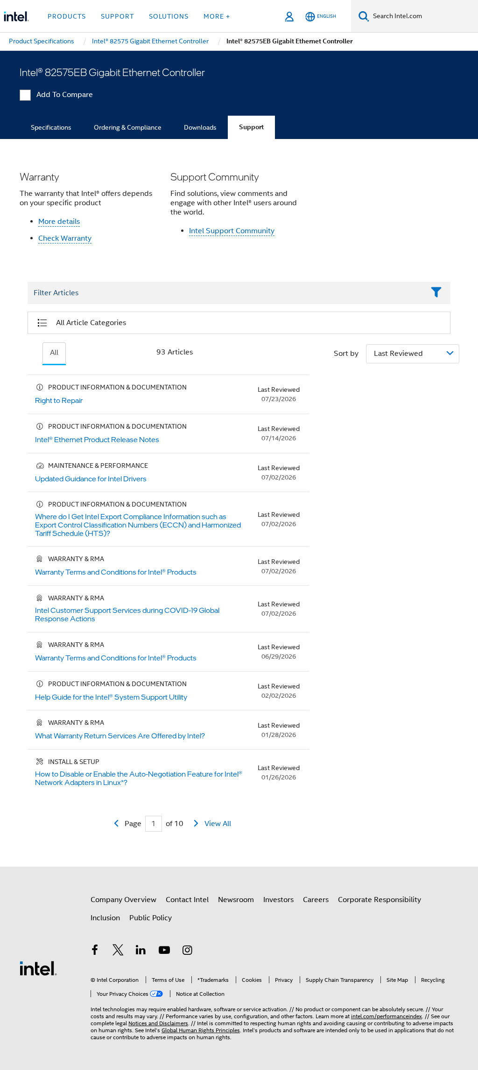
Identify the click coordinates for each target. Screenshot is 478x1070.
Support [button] (117, 16)
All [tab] (54, 352)
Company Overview (123, 899)
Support (251, 127)
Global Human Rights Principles (201, 1030)
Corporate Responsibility (379, 899)
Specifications (51, 127)
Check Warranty (64, 238)
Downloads (200, 127)
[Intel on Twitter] (118, 951)
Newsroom (236, 899)
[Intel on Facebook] (95, 951)
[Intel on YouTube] (164, 951)
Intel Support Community (231, 231)
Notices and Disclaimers (158, 1023)
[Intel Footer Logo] (38, 968)
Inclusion (105, 918)
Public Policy (150, 918)
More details (59, 221)
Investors (278, 899)
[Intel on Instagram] (187, 951)
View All (217, 823)
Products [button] (67, 16)
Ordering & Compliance (128, 127)
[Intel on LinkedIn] (141, 951)
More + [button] (217, 16)
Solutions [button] (169, 16)
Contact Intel (187, 899)
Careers (316, 899)
